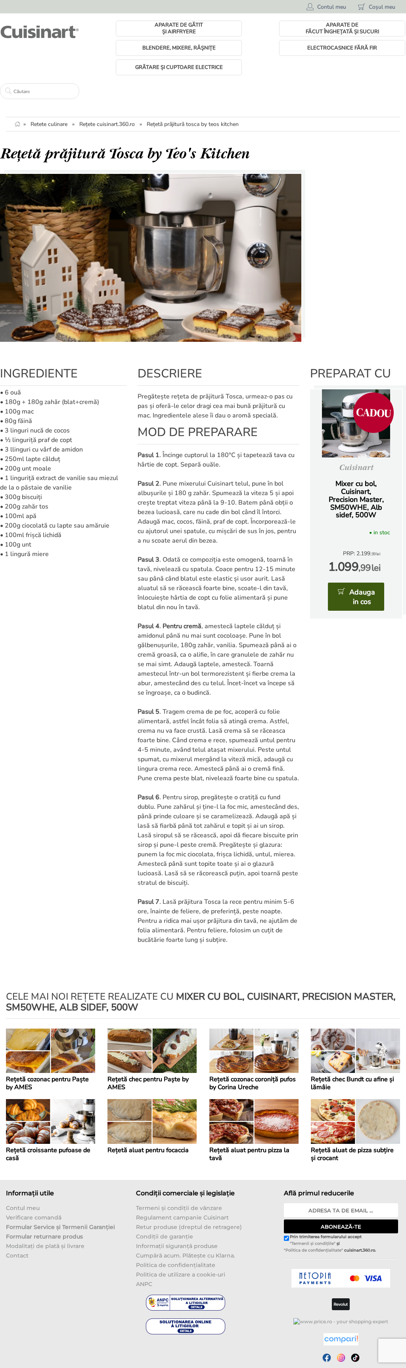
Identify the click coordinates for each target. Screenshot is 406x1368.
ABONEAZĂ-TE (341, 1226)
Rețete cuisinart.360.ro (107, 124)
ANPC (144, 1284)
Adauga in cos (362, 596)
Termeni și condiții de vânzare (179, 1208)
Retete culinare (49, 124)
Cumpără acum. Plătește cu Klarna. (185, 1255)
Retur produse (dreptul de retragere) (189, 1227)
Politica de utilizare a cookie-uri (180, 1274)
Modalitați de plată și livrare (45, 1246)
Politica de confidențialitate (175, 1265)
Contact (17, 1255)
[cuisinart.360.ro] (39, 32)
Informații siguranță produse (177, 1246)
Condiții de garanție (164, 1236)
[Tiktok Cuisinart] (355, 1357)
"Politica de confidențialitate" (313, 1250)
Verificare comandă (33, 1217)
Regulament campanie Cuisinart (182, 1217)
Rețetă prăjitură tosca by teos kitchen (193, 124)
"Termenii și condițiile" (312, 1243)
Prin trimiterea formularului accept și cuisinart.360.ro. (330, 1243)
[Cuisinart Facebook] (326, 1357)
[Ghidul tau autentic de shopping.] (341, 1339)
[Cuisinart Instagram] (341, 1357)
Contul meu (23, 1208)
